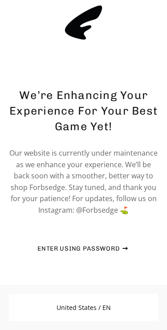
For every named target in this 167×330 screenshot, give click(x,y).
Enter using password (79, 248)
